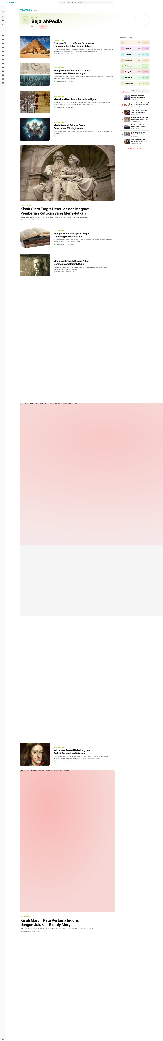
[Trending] (3, 16)
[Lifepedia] (3, 47)
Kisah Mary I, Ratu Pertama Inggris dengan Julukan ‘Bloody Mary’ (49, 922)
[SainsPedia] (3, 79)
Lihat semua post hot (135, 148)
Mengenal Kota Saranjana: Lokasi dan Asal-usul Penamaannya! (72, 72)
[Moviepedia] (3, 51)
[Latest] (3, 12)
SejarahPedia (60, 40)
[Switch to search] (60, 3)
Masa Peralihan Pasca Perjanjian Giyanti (75, 99)
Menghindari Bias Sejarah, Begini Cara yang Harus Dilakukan (71, 235)
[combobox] (87, 2)
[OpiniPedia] (3, 59)
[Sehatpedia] (3, 39)
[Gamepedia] (3, 55)
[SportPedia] (3, 63)
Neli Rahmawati (60, 53)
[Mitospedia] (3, 67)
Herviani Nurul (60, 81)
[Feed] (3, 20)
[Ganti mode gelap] (155, 2)
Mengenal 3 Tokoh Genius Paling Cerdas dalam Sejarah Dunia (71, 262)
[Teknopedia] (3, 83)
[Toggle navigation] (3, 2)
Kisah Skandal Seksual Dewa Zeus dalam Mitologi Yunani (69, 127)
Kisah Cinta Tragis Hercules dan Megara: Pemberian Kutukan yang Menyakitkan (54, 211)
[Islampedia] (3, 71)
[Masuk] (159, 2)
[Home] (3, 8)
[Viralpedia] (3, 43)
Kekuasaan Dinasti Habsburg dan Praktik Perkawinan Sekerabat (72, 752)
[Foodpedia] (3, 75)
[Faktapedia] (3, 35)
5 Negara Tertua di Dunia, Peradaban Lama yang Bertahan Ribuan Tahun (74, 44)
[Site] (3, 24)
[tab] (125, 90)
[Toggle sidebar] (6, 523)
